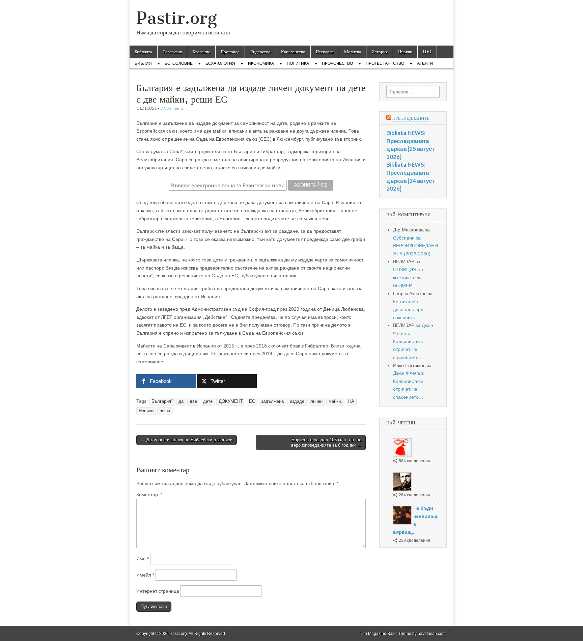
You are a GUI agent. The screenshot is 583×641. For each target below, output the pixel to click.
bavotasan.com (432, 633)
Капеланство (293, 52)
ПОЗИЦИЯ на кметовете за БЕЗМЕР (408, 277)
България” (161, 401)
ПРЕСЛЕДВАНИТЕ (410, 118)
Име (142, 558)
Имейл (145, 575)
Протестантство (385, 63)
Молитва (352, 52)
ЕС (252, 401)
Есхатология (220, 63)
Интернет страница (157, 591)
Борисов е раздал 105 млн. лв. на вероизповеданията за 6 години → (326, 442)
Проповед (230, 52)
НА (351, 401)
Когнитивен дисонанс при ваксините (408, 309)
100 (427, 52)
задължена (272, 401)
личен (316, 401)
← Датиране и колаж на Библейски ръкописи (186, 439)
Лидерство (260, 52)
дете (208, 401)
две (193, 401)
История (379, 52)
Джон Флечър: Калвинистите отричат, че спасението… (413, 341)
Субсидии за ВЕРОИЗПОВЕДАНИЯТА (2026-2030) (415, 245)
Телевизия (172, 52)
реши (165, 411)
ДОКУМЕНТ (231, 401)
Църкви (405, 52)
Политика (298, 63)
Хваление (201, 52)
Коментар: (149, 494)
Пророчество (337, 63)
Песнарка (325, 52)
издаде (297, 401)
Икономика (261, 63)
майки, (335, 401)
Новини (146, 411)
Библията (143, 52)
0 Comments (172, 108)
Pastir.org (176, 18)
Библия (143, 63)
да (181, 401)
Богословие (179, 63)
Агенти (425, 63)
